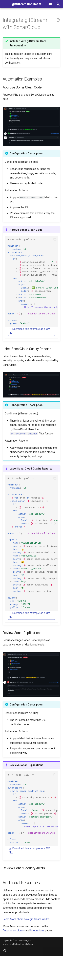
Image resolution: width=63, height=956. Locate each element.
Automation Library (14, 930)
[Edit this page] (58, 20)
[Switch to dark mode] (50, 4)
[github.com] (4, 950)
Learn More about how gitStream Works (26, 919)
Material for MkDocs (23, 944)
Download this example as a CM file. (29, 331)
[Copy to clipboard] (55, 239)
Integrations (37, 930)
